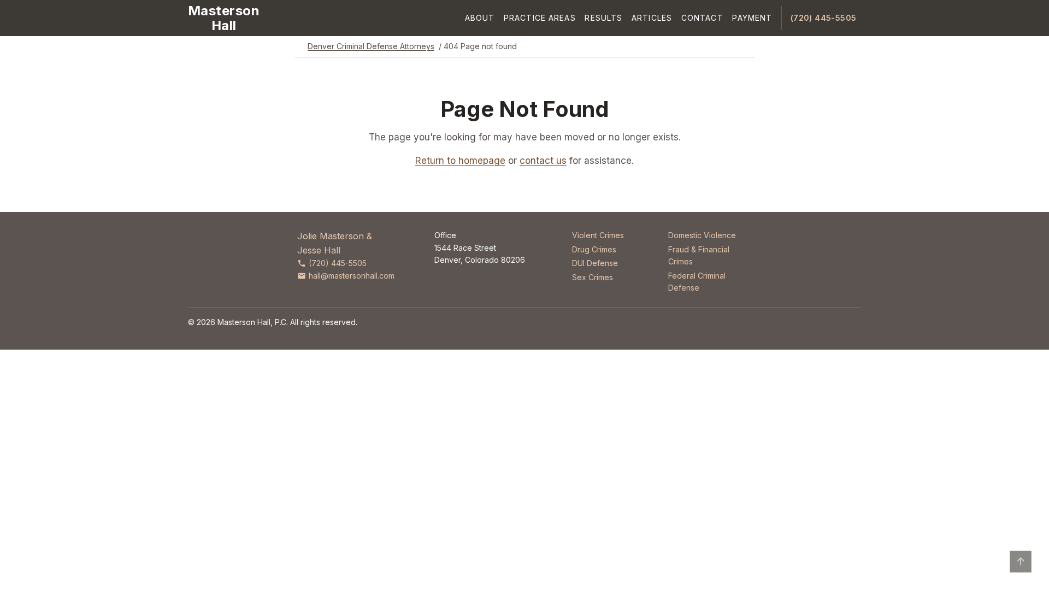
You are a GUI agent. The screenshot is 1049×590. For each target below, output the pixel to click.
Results (603, 17)
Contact (702, 17)
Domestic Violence (702, 235)
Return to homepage (460, 160)
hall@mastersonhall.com (351, 275)
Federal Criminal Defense (697, 281)
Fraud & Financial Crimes (698, 255)
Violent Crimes (598, 235)
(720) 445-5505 (824, 17)
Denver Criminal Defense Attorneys (371, 46)
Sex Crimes (592, 277)
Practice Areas (540, 17)
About (480, 17)
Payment (752, 17)
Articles (652, 17)
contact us (543, 160)
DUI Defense (595, 263)
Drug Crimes (594, 249)
